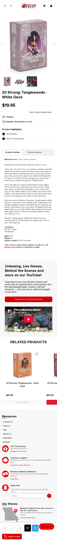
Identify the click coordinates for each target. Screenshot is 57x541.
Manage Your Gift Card (18, 451)
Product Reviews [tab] (34, 152)
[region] (28, 52)
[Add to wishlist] (27, 528)
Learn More (14, 479)
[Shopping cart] (44, 5)
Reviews (6, 442)
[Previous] (3, 45)
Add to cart (14, 536)
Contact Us (8, 422)
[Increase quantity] (20, 528)
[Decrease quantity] (5, 528)
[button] (35, 528)
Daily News (7, 438)
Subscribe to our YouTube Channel (28, 299)
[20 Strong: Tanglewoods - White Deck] (28, 45)
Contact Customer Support (20, 465)
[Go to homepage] (28, 5)
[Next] (53, 45)
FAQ (5, 430)
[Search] (11, 5)
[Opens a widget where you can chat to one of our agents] (46, 526)
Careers (6, 426)
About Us (7, 434)
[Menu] (5, 5)
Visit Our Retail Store (28, 518)
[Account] (51, 5)
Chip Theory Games (27, 159)
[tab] (12, 152)
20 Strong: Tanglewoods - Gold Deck (22, 385)
